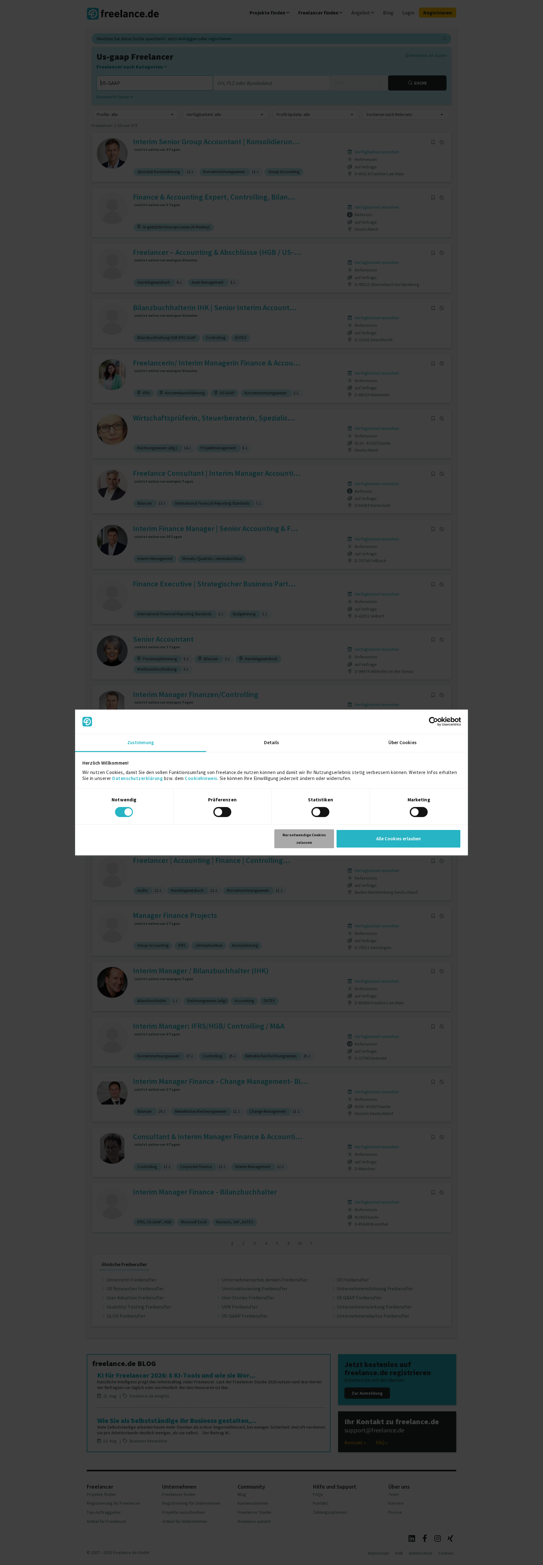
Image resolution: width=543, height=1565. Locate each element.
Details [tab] (271, 742)
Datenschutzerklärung (137, 778)
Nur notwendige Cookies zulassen (304, 838)
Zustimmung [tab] (140, 742)
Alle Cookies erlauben (398, 839)
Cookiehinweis (201, 778)
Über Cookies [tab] (402, 742)
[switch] (223, 813)
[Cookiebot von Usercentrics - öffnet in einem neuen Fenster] (433, 721)
